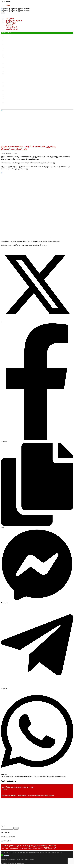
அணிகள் (9, 25)
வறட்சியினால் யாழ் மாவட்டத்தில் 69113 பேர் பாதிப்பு (17, 788)
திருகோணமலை (59, 777)
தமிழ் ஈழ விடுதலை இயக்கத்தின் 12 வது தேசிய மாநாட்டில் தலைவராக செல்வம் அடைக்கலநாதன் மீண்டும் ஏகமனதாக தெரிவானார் (33, 75)
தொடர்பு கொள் (12, 29)
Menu (2, 13)
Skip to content (5, 2)
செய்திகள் (10, 19)
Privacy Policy (19, 863)
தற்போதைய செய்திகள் (23, 777)
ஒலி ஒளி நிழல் (11, 27)
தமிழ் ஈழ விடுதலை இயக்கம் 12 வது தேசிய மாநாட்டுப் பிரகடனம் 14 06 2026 (31, 72)
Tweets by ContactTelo (8, 837)
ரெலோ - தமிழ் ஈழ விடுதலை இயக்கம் (20, 859)
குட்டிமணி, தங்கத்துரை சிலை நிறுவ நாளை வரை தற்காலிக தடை (28, 49)
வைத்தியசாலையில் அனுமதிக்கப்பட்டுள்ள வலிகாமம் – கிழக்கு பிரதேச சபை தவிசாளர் (36, 97)
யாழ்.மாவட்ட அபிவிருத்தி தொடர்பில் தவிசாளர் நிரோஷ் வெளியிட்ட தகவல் (31, 94)
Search (3, 826)
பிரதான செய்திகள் (40, 777)
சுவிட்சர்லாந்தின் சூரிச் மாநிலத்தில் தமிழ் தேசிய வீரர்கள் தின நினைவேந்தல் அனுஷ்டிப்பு (36, 55)
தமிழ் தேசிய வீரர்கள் (14, 21)
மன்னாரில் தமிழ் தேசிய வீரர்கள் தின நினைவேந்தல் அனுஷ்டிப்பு (28, 57)
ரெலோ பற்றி (11, 23)
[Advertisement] (37, 811)
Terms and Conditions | (8, 863)
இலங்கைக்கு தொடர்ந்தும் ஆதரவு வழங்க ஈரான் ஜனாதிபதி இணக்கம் (28, 795)
